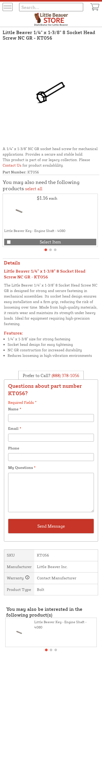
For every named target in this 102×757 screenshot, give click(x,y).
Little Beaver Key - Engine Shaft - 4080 (34, 231)
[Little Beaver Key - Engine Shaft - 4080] (20, 211)
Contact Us (12, 165)
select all (33, 188)
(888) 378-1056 (64, 375)
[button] (45, 249)
